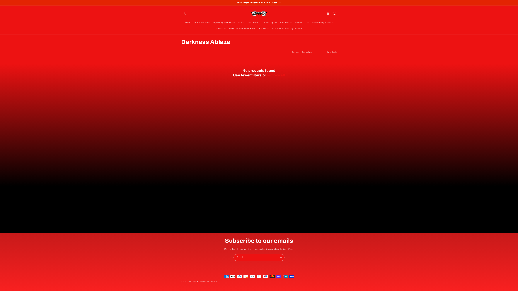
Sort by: (295, 52)
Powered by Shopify (210, 281)
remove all (276, 75)
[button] (184, 13)
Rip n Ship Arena (195, 281)
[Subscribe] (281, 257)
